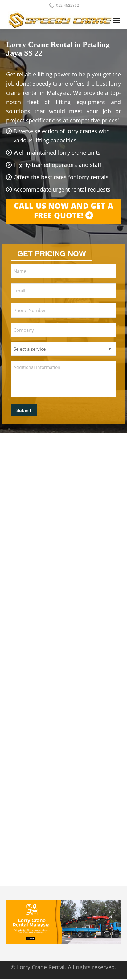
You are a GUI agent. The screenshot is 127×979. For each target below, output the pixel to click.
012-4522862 (67, 5)
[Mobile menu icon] (116, 20)
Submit (23, 410)
